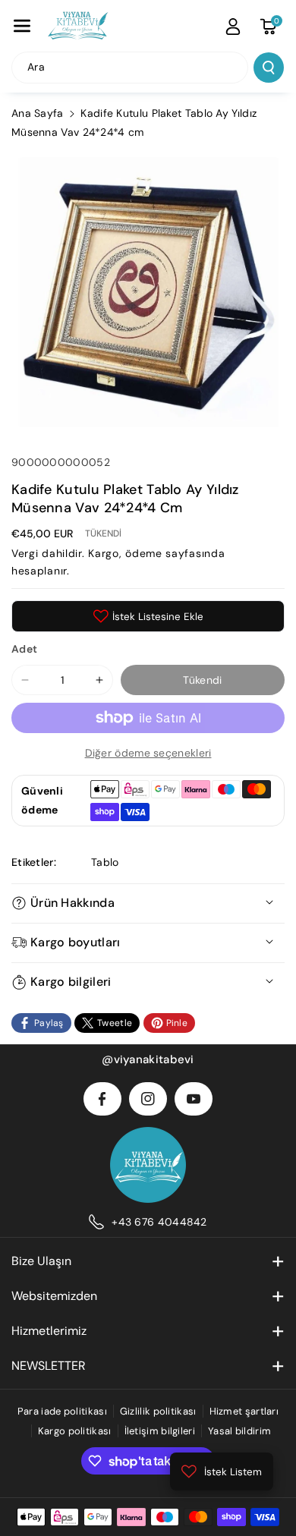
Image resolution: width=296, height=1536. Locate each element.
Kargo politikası (75, 1430)
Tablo (105, 862)
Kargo (103, 553)
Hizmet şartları (244, 1411)
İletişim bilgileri (159, 1430)
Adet (24, 649)
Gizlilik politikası (158, 1411)
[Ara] (268, 67)
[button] (22, 26)
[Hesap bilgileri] (233, 26)
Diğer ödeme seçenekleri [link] (148, 753)
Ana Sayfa (37, 113)
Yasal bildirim (239, 1430)
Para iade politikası (62, 1411)
